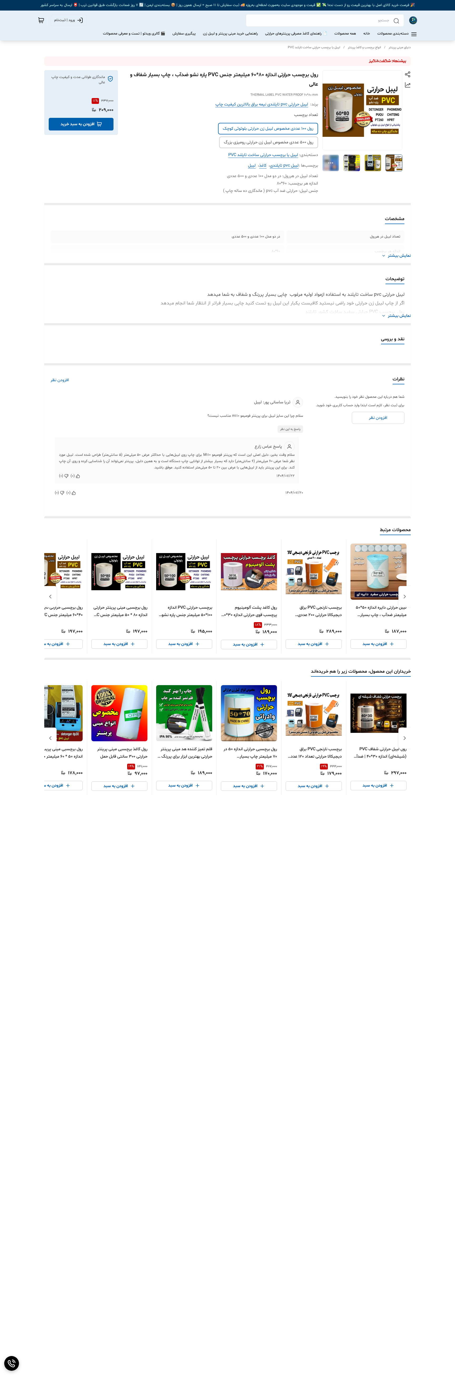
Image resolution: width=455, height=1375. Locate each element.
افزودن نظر (60, 380)
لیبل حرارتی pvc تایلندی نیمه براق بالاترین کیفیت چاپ (261, 104)
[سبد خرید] (41, 20)
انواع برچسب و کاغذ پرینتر (364, 47)
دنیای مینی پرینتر (400, 47)
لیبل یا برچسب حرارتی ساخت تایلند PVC (314, 47)
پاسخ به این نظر (290, 429)
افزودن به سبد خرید (78, 124)
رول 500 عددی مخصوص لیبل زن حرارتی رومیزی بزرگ (268, 142)
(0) (73, 475)
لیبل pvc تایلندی (284, 165)
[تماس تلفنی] (11, 1363)
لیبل (252, 165)
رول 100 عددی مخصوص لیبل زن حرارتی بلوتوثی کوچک (268, 129)
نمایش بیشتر (399, 256)
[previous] (404, 596)
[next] (50, 596)
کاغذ (262, 165)
